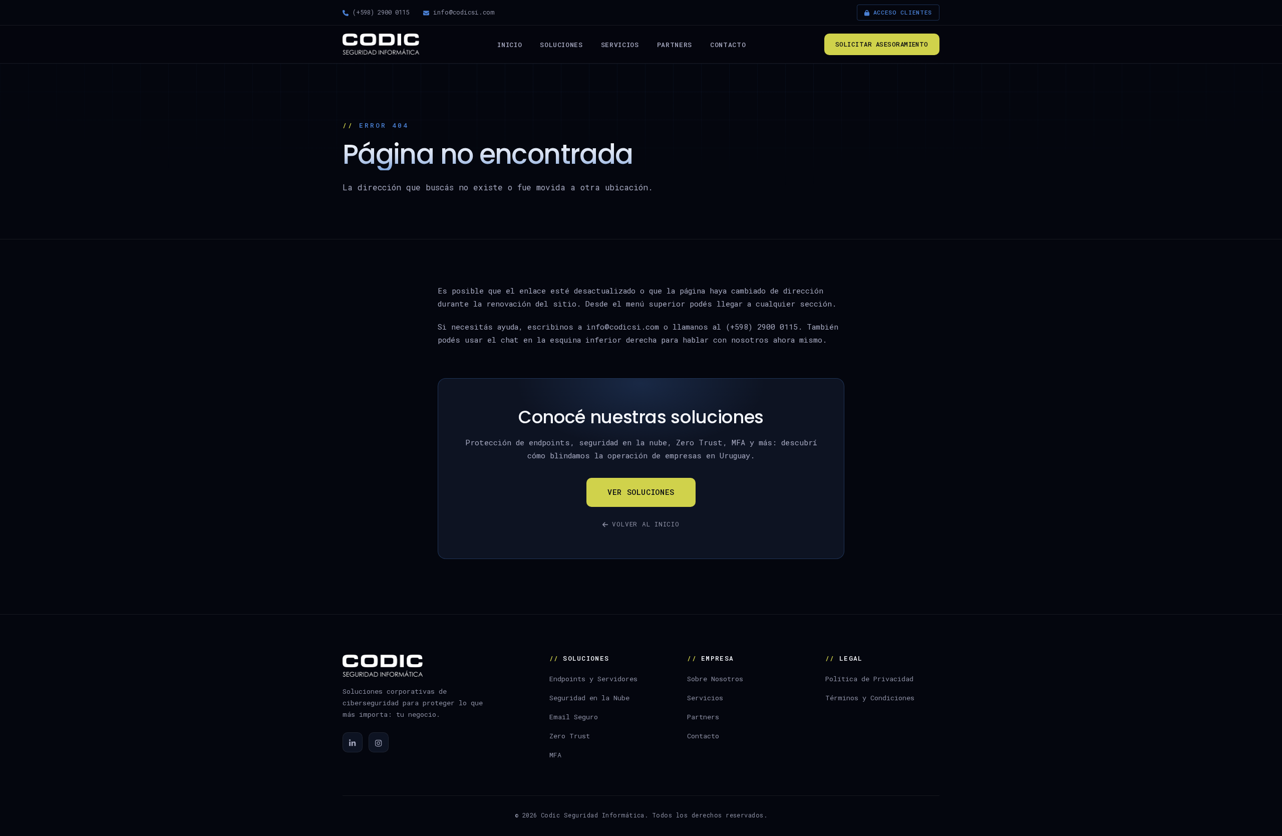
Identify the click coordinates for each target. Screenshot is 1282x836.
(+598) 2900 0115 (381, 12)
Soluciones (561, 44)
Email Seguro (573, 716)
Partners (674, 44)
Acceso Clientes (902, 12)
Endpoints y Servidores (593, 678)
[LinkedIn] (353, 742)
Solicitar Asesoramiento (881, 44)
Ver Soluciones (641, 492)
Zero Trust (569, 735)
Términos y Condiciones (869, 697)
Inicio (509, 44)
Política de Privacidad (869, 678)
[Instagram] (379, 742)
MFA (555, 754)
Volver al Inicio (645, 524)
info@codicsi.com (464, 12)
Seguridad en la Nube (589, 697)
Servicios (620, 44)
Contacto (728, 44)
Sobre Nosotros (715, 678)
